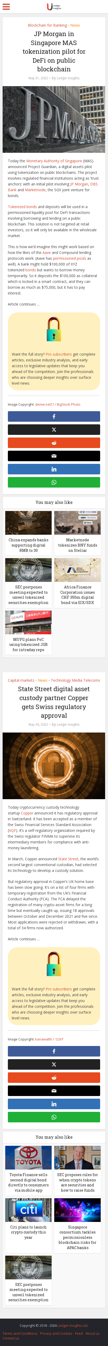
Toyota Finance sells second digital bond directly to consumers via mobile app (28, 1182)
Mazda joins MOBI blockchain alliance (51, 1323)
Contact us (11, 1338)
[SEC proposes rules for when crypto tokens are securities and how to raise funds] (77, 1157)
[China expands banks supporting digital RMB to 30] (28, 522)
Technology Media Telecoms (75, 680)
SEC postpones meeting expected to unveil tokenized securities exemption (28, 594)
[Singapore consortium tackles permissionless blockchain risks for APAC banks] (77, 1209)
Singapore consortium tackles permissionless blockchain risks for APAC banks (77, 1237)
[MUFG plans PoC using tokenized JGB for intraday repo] (28, 621)
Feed (79, 1333)
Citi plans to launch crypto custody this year (28, 1232)
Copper (27, 813)
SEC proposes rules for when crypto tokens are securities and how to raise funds (77, 1182)
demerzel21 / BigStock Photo (57, 404)
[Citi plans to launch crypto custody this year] (28, 1209)
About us (92, 1333)
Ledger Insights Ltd (72, 1325)
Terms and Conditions (20, 1333)
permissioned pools (69, 258)
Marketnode (35, 189)
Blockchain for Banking (47, 25)
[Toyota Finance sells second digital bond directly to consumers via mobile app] (28, 1157)
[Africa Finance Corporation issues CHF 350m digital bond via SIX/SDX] (77, 569)
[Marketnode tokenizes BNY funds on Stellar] (77, 522)
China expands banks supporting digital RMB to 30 (28, 545)
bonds (30, 269)
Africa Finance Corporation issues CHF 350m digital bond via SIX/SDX (77, 594)
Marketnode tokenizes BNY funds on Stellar (77, 545)
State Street (68, 858)
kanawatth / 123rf (49, 1039)
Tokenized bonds (22, 206)
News (75, 25)
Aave (46, 252)
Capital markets (21, 680)
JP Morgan (79, 183)
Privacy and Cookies (56, 1333)
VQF (12, 830)
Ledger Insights (68, 78)
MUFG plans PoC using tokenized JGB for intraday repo (28, 644)
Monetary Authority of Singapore (54, 160)
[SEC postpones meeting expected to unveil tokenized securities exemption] (28, 569)
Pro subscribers (59, 354)
